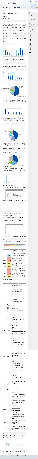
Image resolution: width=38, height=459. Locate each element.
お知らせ (7, 7)
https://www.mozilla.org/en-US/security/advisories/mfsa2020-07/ (17, 367)
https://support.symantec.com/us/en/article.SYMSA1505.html (17, 310)
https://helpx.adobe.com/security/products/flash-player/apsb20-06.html (18, 346)
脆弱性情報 (18, 7)
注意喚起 (15, 7)
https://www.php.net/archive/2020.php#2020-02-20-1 (16, 408)
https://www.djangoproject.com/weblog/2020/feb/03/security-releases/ (17, 301)
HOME (4, 7)
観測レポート (11, 7)
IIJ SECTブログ (30, 15)
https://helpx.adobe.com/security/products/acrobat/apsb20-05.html (17, 344)
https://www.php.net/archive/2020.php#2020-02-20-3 (16, 412)
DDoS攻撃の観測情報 (5, 16)
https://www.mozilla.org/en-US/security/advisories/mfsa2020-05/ (17, 363)
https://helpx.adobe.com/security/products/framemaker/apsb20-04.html (18, 342)
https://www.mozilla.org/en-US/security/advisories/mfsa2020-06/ (17, 365)
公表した (24, 253)
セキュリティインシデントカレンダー (6, 18)
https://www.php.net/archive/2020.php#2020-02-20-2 (16, 410)
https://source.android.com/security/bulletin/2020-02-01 (16, 296)
